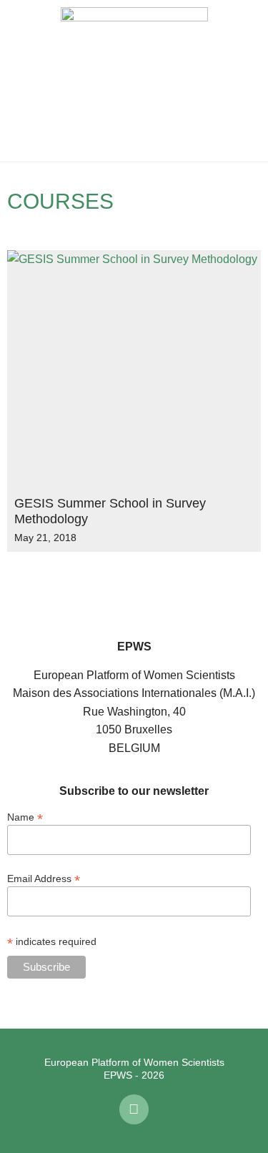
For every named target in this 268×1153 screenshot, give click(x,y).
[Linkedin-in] (134, 1109)
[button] (21, 80)
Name (25, 817)
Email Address (43, 878)
